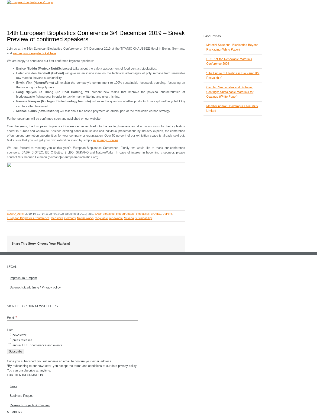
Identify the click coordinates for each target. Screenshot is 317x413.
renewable (116, 218)
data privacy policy (123, 366)
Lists (10, 330)
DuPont (167, 213)
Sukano (129, 218)
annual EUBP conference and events (37, 345)
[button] (255, 10)
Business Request (22, 395)
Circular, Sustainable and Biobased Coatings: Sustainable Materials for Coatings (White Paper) (229, 92)
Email (12, 318)
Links (13, 386)
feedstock (57, 218)
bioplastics (142, 213)
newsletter (19, 335)
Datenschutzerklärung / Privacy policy (35, 287)
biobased (109, 213)
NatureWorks (85, 218)
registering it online (105, 140)
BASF (97, 213)
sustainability (143, 218)
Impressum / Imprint (23, 278)
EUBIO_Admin (16, 213)
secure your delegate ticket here (34, 53)
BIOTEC (156, 213)
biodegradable (125, 213)
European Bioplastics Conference (28, 218)
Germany (70, 218)
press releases (22, 340)
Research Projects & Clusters (30, 405)
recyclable (101, 218)
